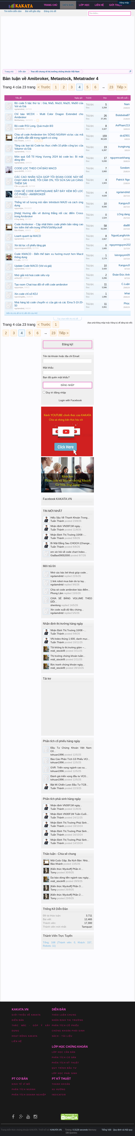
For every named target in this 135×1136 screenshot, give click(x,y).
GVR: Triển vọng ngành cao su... (68, 767)
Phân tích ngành (24, 1089)
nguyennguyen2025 (22, 248)
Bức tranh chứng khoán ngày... (67, 664)
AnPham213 (122, 125)
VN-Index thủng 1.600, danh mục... (69, 638)
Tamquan (87, 926)
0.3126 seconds (80, 1130)
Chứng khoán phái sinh (68, 1031)
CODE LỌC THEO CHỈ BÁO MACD (35, 168)
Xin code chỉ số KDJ (26, 294)
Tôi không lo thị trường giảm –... (68, 647)
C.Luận (17, 260)
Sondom (125, 167)
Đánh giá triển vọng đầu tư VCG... (69, 776)
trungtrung (124, 146)
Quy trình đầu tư (64, 1068)
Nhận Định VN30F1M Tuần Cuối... (69, 814)
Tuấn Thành (57, 521)
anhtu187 (18, 278)
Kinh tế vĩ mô (21, 1084)
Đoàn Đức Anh (121, 274)
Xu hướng (59, 1089)
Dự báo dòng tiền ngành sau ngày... (70, 877)
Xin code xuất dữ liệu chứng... (67, 609)
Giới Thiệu (115, 5)
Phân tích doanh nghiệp (29, 1095)
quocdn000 (19, 171)
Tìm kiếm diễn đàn (13, 11)
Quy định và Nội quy (122, 1130)
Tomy (53, 872)
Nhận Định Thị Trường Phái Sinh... (69, 822)
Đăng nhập (124, 3)
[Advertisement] (67, 41)
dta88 (126, 225)
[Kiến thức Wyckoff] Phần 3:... (66, 886)
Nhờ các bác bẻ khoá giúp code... (69, 572)
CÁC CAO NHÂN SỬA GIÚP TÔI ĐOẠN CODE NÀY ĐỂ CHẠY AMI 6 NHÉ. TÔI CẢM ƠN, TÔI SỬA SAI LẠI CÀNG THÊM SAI (48, 180)
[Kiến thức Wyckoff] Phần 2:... (66, 894)
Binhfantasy (19, 120)
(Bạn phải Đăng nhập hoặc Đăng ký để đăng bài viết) (109, 323)
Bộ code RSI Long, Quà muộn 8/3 (33, 126)
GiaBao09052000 (60, 555)
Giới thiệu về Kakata (26, 1015)
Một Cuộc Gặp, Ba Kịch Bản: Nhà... (70, 860)
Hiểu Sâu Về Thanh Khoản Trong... (69, 517)
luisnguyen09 (122, 255)
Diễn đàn (68, 5)
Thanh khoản (61, 1084)
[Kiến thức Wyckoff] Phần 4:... (66, 869)
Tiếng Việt (106, 1130)
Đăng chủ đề (50, 11)
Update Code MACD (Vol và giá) (33, 265)
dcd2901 (125, 135)
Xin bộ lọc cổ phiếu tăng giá (30, 245)
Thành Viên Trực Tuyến (57, 935)
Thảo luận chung (64, 1015)
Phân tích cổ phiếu (65, 1025)
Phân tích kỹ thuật (65, 1063)
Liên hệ (99, 5)
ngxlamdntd (19, 109)
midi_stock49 (57, 650)
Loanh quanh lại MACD (27, 236)
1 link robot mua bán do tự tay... (68, 581)
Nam (127, 104)
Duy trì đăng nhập (55, 392)
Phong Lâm (56, 593)
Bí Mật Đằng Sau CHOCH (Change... (71, 543)
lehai (127, 293)
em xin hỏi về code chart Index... (68, 551)
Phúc (127, 303)
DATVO (17, 197)
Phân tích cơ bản (64, 1057)
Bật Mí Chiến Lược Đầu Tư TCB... (69, 784)
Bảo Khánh (19, 141)
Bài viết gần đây (32, 11)
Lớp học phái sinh (64, 1073)
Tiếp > (121, 87)
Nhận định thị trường (67, 1020)
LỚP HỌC (84, 5)
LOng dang (19, 219)
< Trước (44, 87)
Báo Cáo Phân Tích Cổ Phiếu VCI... (70, 759)
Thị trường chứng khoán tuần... (67, 655)
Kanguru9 (124, 203)
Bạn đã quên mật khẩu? (56, 377)
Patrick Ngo (123, 179)
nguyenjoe (18, 208)
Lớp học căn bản (63, 1052)
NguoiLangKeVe (120, 235)
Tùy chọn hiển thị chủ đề (67, 319)
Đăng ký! (67, 344)
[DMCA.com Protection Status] (69, 1119)
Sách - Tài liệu (62, 1036)
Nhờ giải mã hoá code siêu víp (31, 275)
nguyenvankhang (120, 157)
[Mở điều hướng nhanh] (130, 71)
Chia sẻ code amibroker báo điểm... (70, 589)
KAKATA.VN (56, 1130)
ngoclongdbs (19, 297)
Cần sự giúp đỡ (21, 186)
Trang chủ (50, 5)
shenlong (55, 605)
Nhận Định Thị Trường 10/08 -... (68, 534)
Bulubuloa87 (123, 115)
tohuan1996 (57, 754)
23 (111, 87)
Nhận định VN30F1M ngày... (66, 526)
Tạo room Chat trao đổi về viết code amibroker (41, 284)
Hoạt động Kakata (24, 1036)
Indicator (59, 1095)
